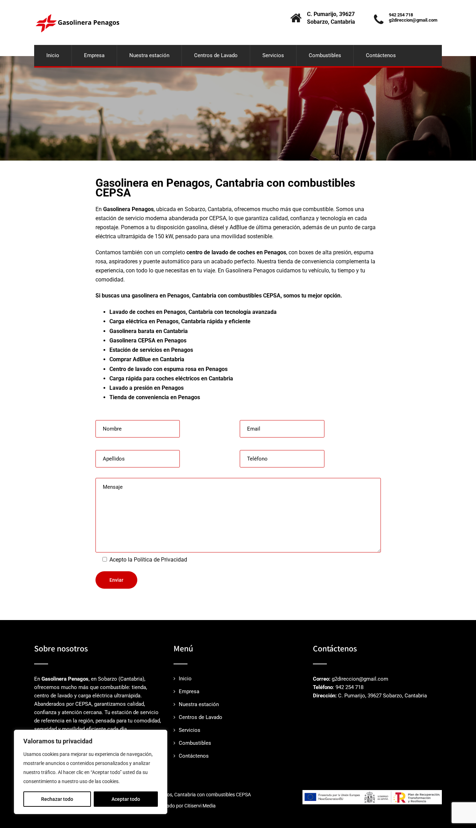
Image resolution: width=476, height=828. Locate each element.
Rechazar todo (57, 799)
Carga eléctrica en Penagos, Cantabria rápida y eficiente (180, 321)
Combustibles (325, 55)
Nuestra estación (149, 55)
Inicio (52, 55)
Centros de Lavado (216, 55)
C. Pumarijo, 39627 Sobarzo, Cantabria (382, 695)
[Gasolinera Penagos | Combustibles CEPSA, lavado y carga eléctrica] (77, 3)
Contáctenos (381, 55)
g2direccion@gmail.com (413, 20)
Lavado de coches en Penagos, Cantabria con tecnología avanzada (193, 312)
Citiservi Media (200, 805)
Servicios (273, 55)
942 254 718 (401, 14)
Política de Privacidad (160, 559)
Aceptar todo (126, 799)
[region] (90, 772)
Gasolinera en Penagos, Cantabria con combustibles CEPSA (186, 794)
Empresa (94, 55)
